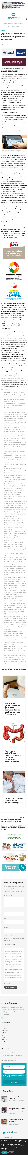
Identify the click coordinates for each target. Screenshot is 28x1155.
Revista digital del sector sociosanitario (13, 25)
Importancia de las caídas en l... (15, 1098)
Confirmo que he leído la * (13, 1076)
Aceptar (4, 1152)
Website (6, 927)
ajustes (14, 1149)
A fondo (3, 30)
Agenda (3, 1035)
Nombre (6, 910)
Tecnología (4, 1030)
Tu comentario (8, 895)
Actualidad (4, 1026)
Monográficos (5, 1039)
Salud (3, 1041)
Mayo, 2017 (3, 44)
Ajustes (11, 1152)
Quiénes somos (8, 1137)
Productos (4, 1028)
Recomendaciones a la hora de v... (16, 1120)
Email (5, 918)
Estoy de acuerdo (10, 944)
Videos (3, 1037)
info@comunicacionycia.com (16, 970)
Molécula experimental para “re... (17, 1109)
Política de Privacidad (13, 974)
